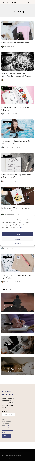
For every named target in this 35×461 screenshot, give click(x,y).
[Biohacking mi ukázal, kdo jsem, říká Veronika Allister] (17, 128)
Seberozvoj (8, 302)
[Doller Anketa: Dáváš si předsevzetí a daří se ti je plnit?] (17, 162)
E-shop (8, 458)
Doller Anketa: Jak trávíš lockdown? (15, 42)
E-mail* (4, 411)
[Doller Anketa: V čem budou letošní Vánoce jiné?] (17, 196)
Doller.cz (3, 458)
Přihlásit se (7, 436)
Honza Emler (7, 80)
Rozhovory (7, 23)
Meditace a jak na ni (10, 306)
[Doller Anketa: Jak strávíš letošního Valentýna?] (17, 95)
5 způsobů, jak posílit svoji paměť (15, 327)
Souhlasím (17, 234)
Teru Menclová (8, 147)
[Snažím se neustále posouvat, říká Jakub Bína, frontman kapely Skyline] (17, 61)
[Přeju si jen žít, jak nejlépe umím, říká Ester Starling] (17, 263)
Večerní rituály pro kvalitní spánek (15, 369)
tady (20, 227)
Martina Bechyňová (9, 46)
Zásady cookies (17, 243)
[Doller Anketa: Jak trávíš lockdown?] (17, 30)
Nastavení (17, 239)
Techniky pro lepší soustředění (14, 348)
